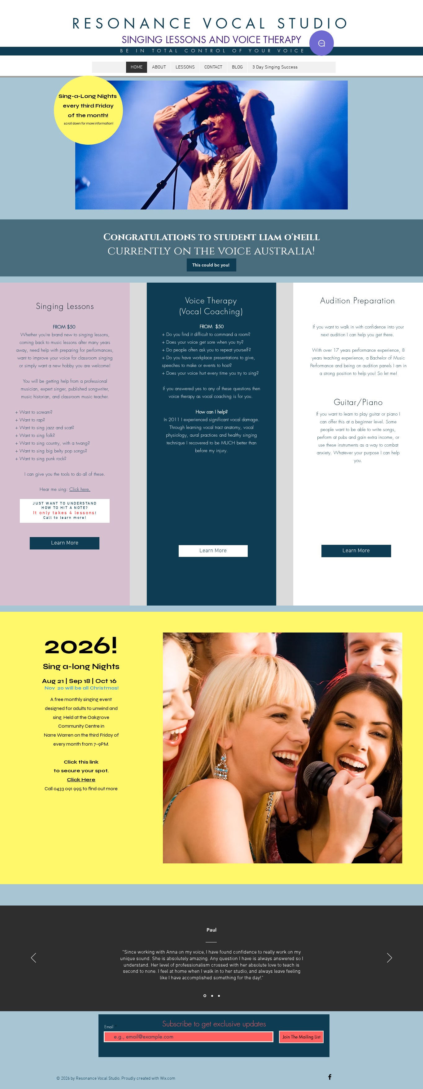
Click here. (79, 489)
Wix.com (167, 1078)
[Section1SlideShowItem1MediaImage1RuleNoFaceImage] (204, 996)
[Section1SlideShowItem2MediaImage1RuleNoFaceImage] (211, 995)
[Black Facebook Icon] (330, 1077)
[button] (211, 145)
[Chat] (321, 43)
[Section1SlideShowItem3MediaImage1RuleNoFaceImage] (219, 996)
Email (108, 1027)
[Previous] (33, 958)
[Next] (389, 958)
